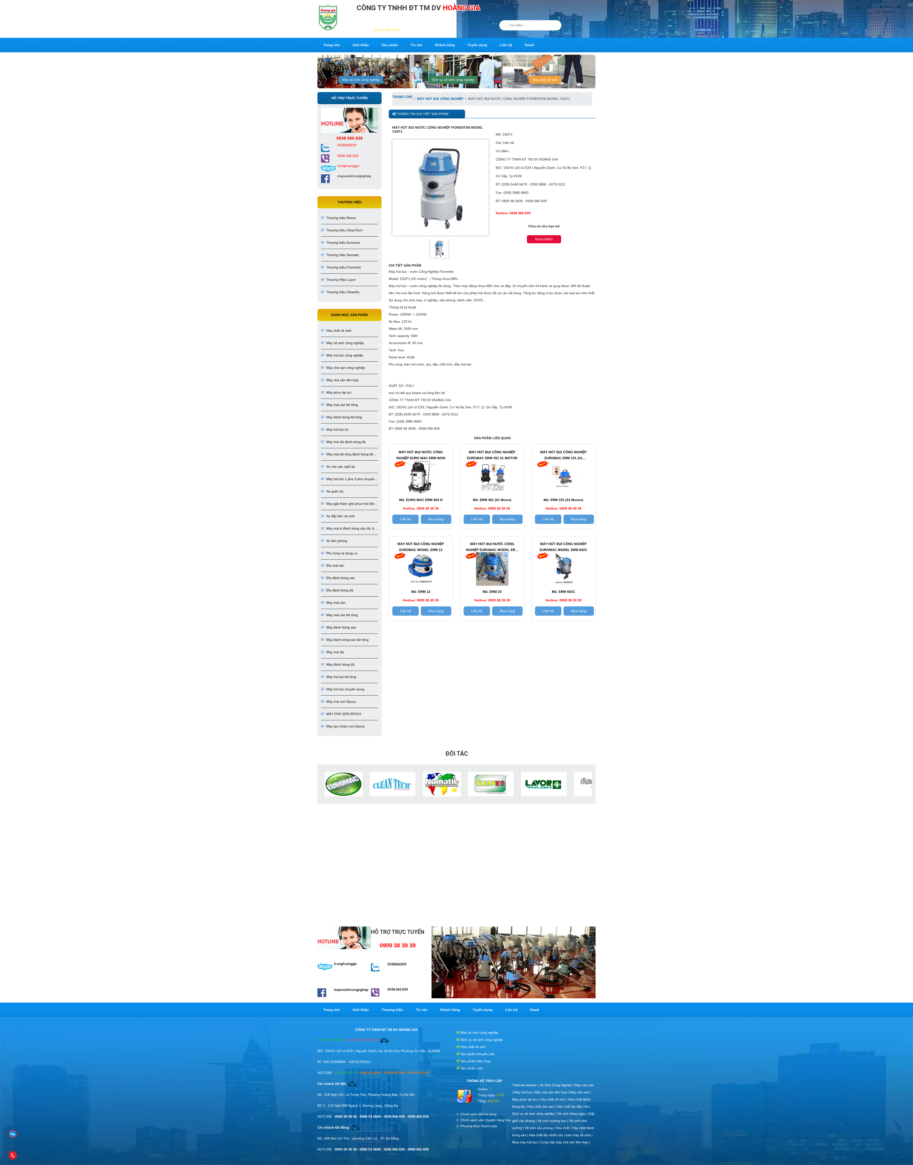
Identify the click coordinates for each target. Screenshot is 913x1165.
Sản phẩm (390, 45)
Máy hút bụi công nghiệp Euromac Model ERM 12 (421, 547)
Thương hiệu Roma (340, 218)
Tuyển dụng (477, 45)
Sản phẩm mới (471, 1068)
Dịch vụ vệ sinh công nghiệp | (534, 1114)
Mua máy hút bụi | (526, 1142)
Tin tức (416, 45)
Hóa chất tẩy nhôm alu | (547, 1135)
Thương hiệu (392, 1010)
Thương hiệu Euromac (342, 242)
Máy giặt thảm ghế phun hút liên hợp (348, 504)
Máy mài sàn (335, 602)
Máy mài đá (334, 652)
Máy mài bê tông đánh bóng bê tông (347, 454)
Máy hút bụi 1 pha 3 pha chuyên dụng (348, 479)
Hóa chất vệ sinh (545, 80)
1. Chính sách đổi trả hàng (476, 1114)
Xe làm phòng (336, 541)
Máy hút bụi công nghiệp (344, 355)
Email (529, 45)
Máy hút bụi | (524, 1092)
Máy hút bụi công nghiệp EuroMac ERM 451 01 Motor (492, 455)
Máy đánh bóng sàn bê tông (347, 640)
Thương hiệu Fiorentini (343, 267)
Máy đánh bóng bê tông (343, 417)
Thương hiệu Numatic (342, 255)
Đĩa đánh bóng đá (339, 590)
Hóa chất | (564, 1128)
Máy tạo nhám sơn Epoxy (345, 726)
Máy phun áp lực (338, 392)
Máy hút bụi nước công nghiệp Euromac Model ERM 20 (492, 547)
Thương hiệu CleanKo (342, 292)
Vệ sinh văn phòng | (540, 1128)
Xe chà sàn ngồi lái (340, 466)
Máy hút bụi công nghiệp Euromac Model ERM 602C (563, 547)
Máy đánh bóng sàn (340, 627)
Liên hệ (506, 45)
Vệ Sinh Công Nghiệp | (557, 1085)
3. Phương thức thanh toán (476, 1126)
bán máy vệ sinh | (579, 1135)
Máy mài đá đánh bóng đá (345, 442)
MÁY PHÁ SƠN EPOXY (343, 714)
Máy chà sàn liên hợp (342, 380)
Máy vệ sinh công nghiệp (361, 80)
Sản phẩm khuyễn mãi (477, 1054)
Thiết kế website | (525, 1085)
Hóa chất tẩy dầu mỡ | (573, 1106)
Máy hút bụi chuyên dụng (344, 689)
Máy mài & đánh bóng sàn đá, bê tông (348, 528)
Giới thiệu (361, 45)
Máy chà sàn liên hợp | (552, 1092)
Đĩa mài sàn (334, 565)
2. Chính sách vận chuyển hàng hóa (483, 1120)
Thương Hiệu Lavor (340, 280)
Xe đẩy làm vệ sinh (340, 516)
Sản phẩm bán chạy (475, 1061)
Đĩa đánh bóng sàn (340, 578)
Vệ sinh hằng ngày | (572, 1114)
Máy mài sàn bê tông (341, 405)
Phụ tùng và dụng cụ (341, 553)
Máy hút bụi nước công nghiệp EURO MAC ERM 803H (420, 455)
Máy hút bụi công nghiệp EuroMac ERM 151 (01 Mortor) (563, 455)
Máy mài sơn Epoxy (340, 701)
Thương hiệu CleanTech (344, 230)
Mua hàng (544, 239)
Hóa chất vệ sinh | (554, 1099)
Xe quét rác (334, 491)
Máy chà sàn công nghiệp (345, 368)
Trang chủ (331, 45)
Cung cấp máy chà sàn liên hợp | (565, 1142)
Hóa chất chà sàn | (542, 1106)
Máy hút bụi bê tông (340, 677)
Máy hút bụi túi (336, 429)
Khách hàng (445, 45)
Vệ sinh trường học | (553, 1121)
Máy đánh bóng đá (340, 664)
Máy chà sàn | (580, 1092)
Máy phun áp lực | (526, 1099)
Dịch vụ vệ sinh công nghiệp (453, 80)
